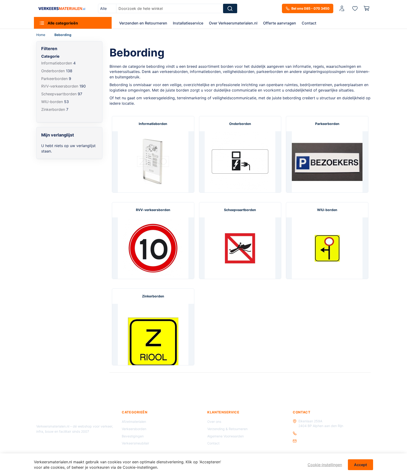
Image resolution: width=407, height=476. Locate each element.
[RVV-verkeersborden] (153, 248)
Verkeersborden (134, 429)
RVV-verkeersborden (153, 210)
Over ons (214, 422)
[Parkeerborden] (327, 162)
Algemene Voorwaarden (225, 436)
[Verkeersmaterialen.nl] (62, 8)
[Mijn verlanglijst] (355, 8)
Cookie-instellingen (325, 464)
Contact (213, 443)
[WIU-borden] (327, 248)
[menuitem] (73, 23)
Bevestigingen (133, 436)
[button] (342, 9)
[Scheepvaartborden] (240, 248)
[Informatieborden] (153, 162)
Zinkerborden (153, 296)
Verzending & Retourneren (227, 429)
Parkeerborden (327, 124)
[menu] (203, 23)
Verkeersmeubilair (135, 443)
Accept (360, 464)
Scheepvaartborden (240, 210)
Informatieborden (153, 124)
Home (41, 35)
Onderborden (240, 124)
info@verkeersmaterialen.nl (319, 441)
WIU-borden (327, 210)
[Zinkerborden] (153, 334)
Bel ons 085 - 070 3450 (310, 8)
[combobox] (107, 8)
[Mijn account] (342, 9)
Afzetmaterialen (134, 422)
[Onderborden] (240, 162)
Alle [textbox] (103, 8)
